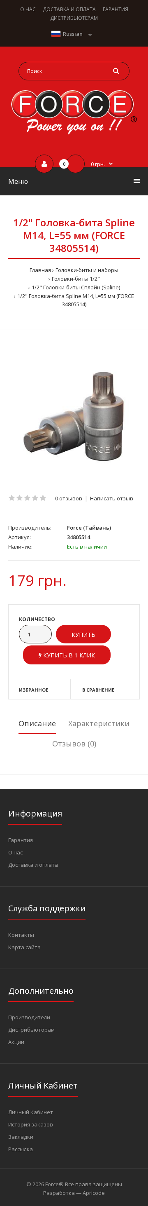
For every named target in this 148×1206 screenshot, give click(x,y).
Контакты (21, 935)
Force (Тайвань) (89, 527)
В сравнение (98, 690)
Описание (37, 723)
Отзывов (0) (74, 743)
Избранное (33, 690)
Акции (16, 1042)
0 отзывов (68, 498)
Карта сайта (24, 947)
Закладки (20, 1136)
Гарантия (20, 840)
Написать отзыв (111, 498)
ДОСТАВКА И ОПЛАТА (69, 9)
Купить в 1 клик (68, 655)
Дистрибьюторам (31, 1029)
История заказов (30, 1124)
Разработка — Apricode (74, 1193)
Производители (29, 1017)
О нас (15, 852)
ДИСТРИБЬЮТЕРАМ (74, 17)
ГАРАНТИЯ (115, 9)
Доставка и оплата (33, 864)
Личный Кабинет (30, 1112)
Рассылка (20, 1149)
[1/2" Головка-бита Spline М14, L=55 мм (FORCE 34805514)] (74, 412)
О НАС (28, 9)
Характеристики (99, 723)
